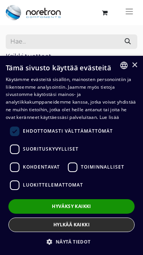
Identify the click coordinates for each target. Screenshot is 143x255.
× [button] (134, 65)
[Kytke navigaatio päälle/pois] (129, 12)
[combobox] (124, 65)
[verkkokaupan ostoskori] (104, 12)
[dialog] (71, 155)
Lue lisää (109, 117)
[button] (71, 241)
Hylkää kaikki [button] (71, 224)
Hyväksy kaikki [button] (71, 206)
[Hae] (127, 41)
